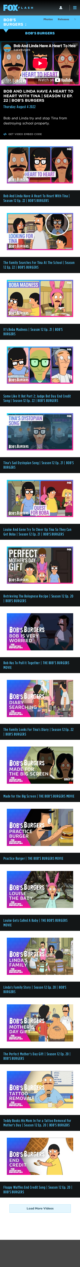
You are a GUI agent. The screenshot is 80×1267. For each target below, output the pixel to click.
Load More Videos (40, 1208)
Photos (48, 19)
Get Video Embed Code (25, 134)
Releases (63, 19)
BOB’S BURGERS (13, 22)
